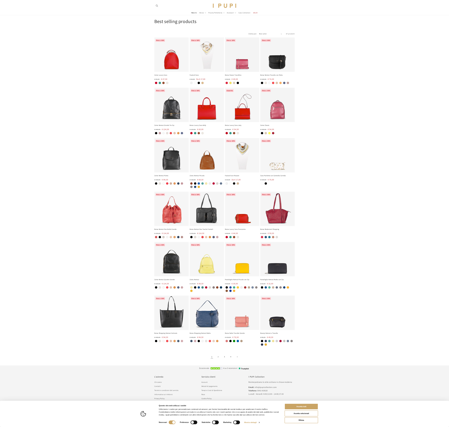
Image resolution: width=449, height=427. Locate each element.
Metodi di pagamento (209, 386)
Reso (203, 394)
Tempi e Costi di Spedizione (211, 390)
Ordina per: (252, 34)
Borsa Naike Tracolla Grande (235, 333)
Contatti (157, 386)
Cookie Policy (206, 398)
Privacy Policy (159, 398)
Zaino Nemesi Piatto (161, 176)
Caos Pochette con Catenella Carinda (273, 176)
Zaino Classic (264, 125)
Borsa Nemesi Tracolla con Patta (271, 75)
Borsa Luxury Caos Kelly (198, 125)
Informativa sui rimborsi (163, 394)
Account (204, 382)
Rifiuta (301, 420)
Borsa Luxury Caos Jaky (233, 125)
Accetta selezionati (301, 413)
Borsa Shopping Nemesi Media (200, 333)
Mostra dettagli (250, 422)
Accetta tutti (301, 406)
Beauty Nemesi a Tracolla (269, 333)
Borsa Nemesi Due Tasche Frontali (201, 229)
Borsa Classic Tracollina (233, 75)
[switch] (194, 422)
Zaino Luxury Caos (160, 75)
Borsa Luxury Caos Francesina (235, 229)
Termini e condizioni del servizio (166, 390)
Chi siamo (158, 382)
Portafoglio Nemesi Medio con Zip (272, 280)
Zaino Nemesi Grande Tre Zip (164, 125)
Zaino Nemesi (194, 280)
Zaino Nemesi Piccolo (197, 176)
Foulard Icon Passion (232, 176)
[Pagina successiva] (237, 356)
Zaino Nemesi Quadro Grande (164, 280)
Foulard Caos (194, 75)
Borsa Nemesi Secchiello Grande (165, 229)
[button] (156, 5)
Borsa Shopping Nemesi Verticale (165, 333)
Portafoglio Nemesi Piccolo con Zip (237, 280)
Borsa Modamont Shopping (269, 229)
